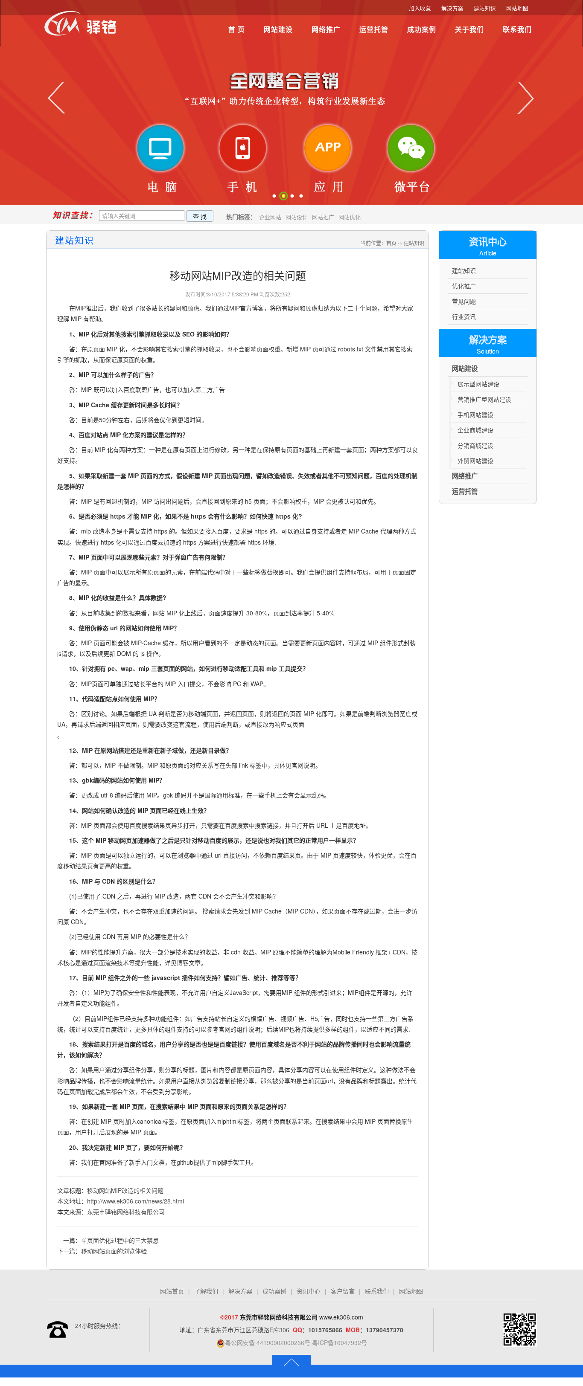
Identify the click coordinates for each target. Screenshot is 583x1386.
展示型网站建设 (478, 384)
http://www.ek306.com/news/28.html (135, 1201)
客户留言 (343, 1291)
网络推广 (326, 29)
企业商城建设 (475, 430)
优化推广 (464, 285)
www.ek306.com (341, 1317)
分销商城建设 (475, 445)
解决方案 (452, 8)
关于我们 (469, 29)
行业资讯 (464, 316)
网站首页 (172, 1291)
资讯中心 (309, 1291)
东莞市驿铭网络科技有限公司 (126, 1211)
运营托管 (373, 29)
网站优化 (349, 217)
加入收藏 (420, 8)
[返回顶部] (291, 1362)
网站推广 (323, 217)
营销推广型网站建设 (484, 399)
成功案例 (421, 29)
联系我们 (517, 29)
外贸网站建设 (475, 460)
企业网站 (270, 217)
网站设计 (297, 217)
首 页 (236, 29)
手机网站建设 (475, 414)
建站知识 (485, 8)
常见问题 (464, 301)
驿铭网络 (82, 27)
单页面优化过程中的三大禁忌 (120, 1240)
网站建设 (278, 29)
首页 (391, 242)
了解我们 (206, 1291)
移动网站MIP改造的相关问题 (125, 1190)
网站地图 (517, 8)
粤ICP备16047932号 (339, 1342)
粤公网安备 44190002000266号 (267, 1342)
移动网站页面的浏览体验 (114, 1251)
